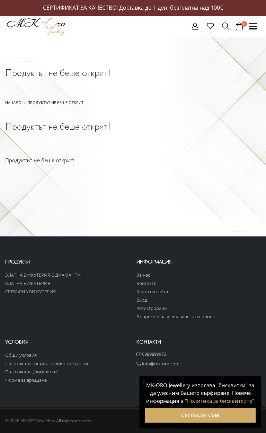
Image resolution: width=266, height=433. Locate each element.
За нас (143, 275)
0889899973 (153, 354)
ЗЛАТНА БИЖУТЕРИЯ (27, 283)
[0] (239, 26)
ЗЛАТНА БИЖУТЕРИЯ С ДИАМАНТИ (43, 275)
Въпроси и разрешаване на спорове (175, 316)
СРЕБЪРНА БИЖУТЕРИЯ (30, 291)
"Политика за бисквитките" (219, 400)
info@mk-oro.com (160, 364)
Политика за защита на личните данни (46, 363)
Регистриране (151, 308)
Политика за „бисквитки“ (32, 372)
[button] (195, 27)
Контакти (146, 283)
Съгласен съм (200, 415)
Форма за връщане (26, 380)
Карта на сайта (152, 291)
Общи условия (21, 355)
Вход (141, 300)
